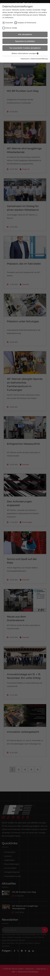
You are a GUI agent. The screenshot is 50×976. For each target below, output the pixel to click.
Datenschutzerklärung (39, 59)
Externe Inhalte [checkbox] (11, 28)
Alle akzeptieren (25, 34)
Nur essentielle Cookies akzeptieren (25, 48)
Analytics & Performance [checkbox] (26, 23)
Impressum (25, 59)
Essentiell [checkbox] (9, 23)
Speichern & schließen (25, 41)
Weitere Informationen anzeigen (24, 53)
